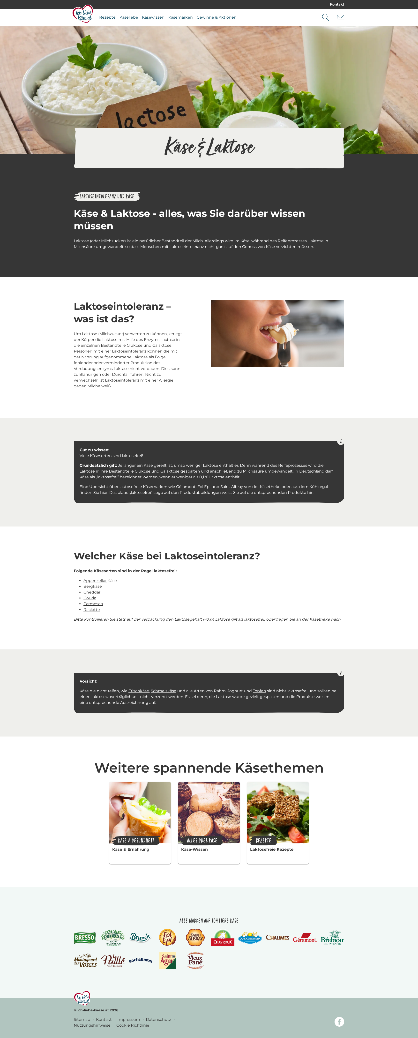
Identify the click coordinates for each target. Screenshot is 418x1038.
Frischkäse (138, 691)
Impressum (129, 1019)
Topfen (259, 691)
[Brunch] (140, 938)
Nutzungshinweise (93, 1025)
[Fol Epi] (168, 937)
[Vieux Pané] (195, 960)
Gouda (89, 598)
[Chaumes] (277, 937)
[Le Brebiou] (332, 937)
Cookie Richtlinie (132, 1025)
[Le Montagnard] (85, 960)
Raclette (91, 609)
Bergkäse (92, 586)
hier (104, 492)
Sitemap (82, 1019)
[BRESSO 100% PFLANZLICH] (113, 938)
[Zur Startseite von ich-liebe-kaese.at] (82, 13)
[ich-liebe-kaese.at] (82, 998)
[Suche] (325, 17)
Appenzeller (95, 580)
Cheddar (91, 592)
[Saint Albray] (195, 937)
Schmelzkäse (163, 691)
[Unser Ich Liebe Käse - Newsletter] (340, 17)
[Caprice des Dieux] (250, 938)
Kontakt (337, 4)
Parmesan (93, 604)
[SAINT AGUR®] (168, 960)
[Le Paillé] (113, 961)
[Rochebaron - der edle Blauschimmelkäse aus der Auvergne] (140, 960)
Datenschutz (159, 1019)
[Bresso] (85, 938)
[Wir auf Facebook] (339, 1022)
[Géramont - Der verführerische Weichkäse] (305, 937)
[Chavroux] (222, 937)
